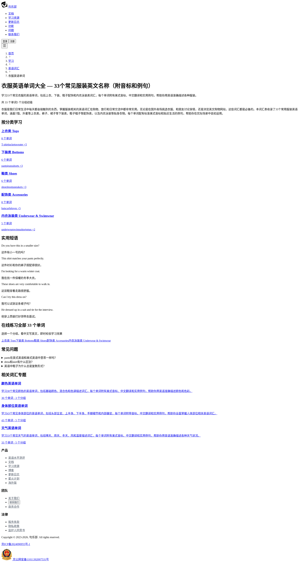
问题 (11, 30)
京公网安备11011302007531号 (30, 559)
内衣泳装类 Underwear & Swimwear (90, 340)
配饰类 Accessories (58, 340)
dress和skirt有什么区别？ (19, 361)
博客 (11, 470)
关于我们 (13, 498)
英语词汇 (13, 68)
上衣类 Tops (8, 340)
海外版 (12, 482)
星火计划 (13, 478)
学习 (11, 60)
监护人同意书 (16, 530)
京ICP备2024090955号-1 (15, 544)
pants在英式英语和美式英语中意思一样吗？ (30, 357)
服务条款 (13, 521)
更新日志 (13, 21)
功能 (11, 26)
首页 (11, 53)
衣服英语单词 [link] (16, 75)
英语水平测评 (16, 457)
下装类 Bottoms (25, 340)
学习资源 (13, 17)
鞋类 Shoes (40, 340)
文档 (11, 13)
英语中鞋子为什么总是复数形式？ (25, 366)
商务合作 (13, 506)
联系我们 (13, 34)
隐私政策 (13, 526)
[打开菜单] (4, 45)
